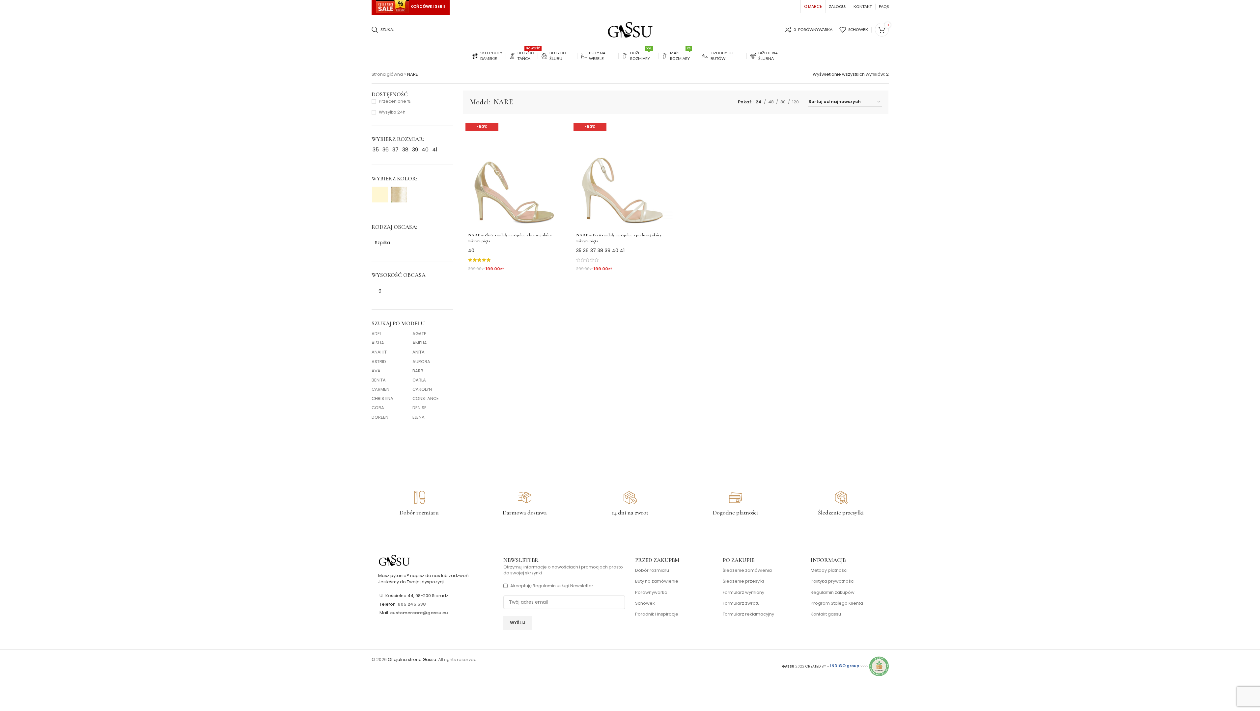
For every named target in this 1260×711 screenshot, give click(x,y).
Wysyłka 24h (392, 112)
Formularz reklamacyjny (748, 614)
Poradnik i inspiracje (656, 614)
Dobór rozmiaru (652, 570)
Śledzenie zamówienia (747, 570)
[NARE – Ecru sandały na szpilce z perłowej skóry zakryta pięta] (622, 174)
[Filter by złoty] (398, 194)
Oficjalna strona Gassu (412, 659)
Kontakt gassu (826, 614)
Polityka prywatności (832, 581)
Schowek (645, 603)
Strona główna (387, 74)
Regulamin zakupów (832, 592)
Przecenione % (395, 101)
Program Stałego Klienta (837, 603)
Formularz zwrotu (741, 603)
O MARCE (813, 6)
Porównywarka (651, 592)
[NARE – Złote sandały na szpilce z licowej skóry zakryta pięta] (514, 174)
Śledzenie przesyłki (743, 581)
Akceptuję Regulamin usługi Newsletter (551, 586)
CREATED (813, 666)
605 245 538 (412, 604)
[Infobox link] (419, 503)
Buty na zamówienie (656, 581)
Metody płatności (829, 570)
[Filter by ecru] (380, 194)
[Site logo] (630, 29)
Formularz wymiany (743, 592)
